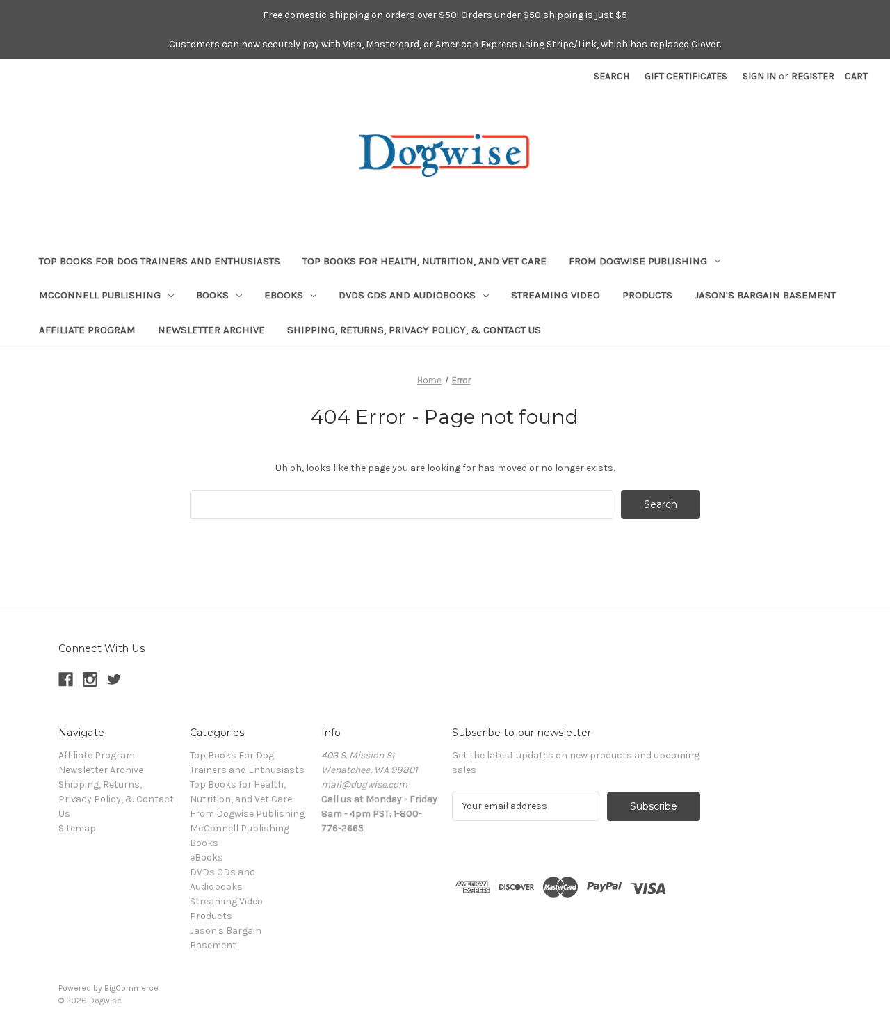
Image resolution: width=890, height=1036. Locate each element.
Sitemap (77, 828)
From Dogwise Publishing (638, 261)
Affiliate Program (87, 330)
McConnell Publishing (100, 295)
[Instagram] (90, 679)
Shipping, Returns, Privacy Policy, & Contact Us (414, 330)
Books (212, 295)
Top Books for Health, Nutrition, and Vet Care (424, 261)
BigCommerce (131, 988)
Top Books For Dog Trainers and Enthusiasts (159, 261)
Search (611, 76)
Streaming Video (555, 295)
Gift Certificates (686, 76)
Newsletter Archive (211, 330)
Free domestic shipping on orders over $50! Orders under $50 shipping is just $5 (445, 15)
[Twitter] (114, 679)
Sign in (759, 76)
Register (812, 76)
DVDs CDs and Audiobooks (407, 295)
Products (647, 295)
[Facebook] (65, 679)
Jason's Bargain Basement (765, 295)
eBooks (283, 295)
